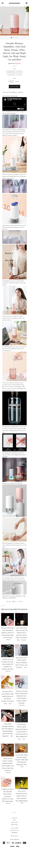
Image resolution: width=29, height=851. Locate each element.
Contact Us (14, 818)
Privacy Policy (14, 828)
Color (14, 78)
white (17, 81)
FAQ (14, 820)
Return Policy (14, 822)
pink (11, 81)
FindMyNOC (14, 832)
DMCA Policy (14, 824)
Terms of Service (14, 830)
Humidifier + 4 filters (14, 72)
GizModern (16, 839)
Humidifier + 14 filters (14, 74)
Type (14, 68)
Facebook (15, 836)
